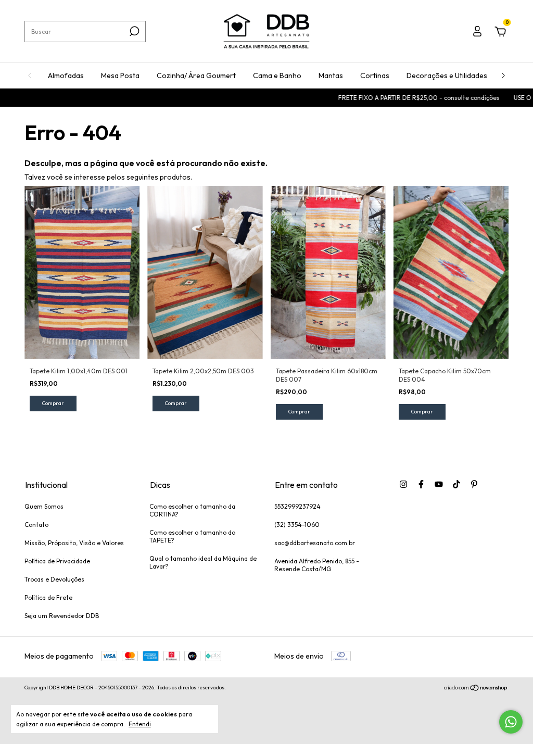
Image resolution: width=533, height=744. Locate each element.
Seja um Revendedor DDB (61, 616)
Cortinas (374, 75)
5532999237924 (297, 506)
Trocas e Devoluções (54, 579)
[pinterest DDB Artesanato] (474, 484)
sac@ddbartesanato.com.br (314, 543)
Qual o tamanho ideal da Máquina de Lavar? (203, 562)
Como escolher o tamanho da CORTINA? (192, 510)
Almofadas (66, 75)
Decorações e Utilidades (447, 75)
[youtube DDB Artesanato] (439, 484)
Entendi (140, 724)
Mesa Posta (120, 75)
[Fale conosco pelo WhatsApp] (511, 722)
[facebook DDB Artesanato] (421, 484)
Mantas (331, 75)
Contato (36, 524)
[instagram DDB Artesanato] (403, 484)
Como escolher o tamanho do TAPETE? (192, 536)
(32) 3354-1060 (297, 524)
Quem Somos (44, 506)
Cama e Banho (277, 75)
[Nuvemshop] (476, 688)
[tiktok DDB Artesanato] (456, 484)
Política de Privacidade (57, 561)
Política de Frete (48, 597)
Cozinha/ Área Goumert (196, 75)
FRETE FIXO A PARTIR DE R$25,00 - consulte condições (406, 98)
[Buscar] (133, 31)
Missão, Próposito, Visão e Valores (74, 543)
